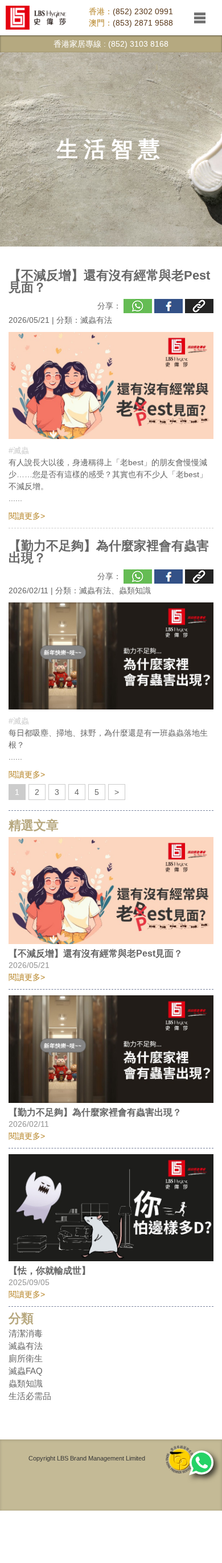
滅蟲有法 (96, 320)
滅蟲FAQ (26, 1371)
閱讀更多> (27, 515)
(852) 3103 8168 (138, 43)
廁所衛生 (26, 1358)
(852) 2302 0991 (143, 11)
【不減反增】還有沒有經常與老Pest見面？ (109, 281)
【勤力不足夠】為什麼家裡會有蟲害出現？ (109, 552)
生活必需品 (30, 1396)
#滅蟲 (19, 450)
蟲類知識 (135, 590)
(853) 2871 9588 (143, 22)
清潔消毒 (26, 1333)
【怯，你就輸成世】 (50, 1270)
